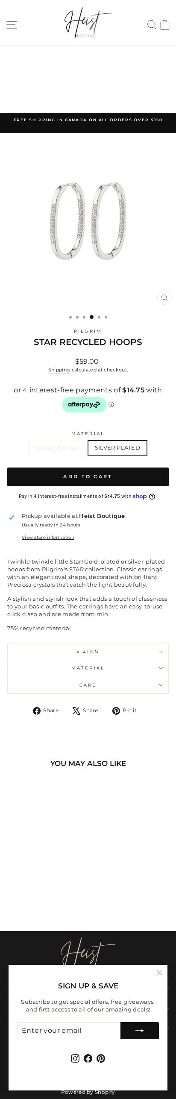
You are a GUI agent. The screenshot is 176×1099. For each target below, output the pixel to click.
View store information (48, 537)
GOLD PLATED (57, 447)
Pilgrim (88, 331)
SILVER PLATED (117, 447)
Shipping (59, 370)
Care (88, 685)
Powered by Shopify (88, 1092)
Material (88, 433)
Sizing (88, 651)
